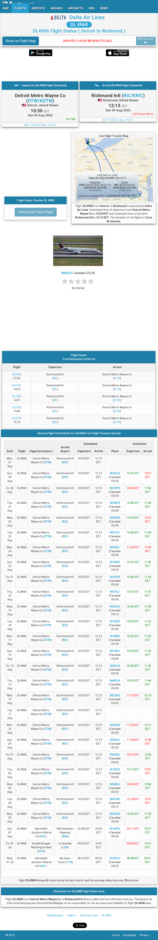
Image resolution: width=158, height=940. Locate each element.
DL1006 (16, 396)
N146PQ (115, 828)
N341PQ (115, 576)
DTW (117, 378)
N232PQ (115, 695)
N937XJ (115, 591)
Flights (72, 915)
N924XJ (115, 754)
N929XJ (115, 547)
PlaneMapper (55, 915)
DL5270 (16, 418)
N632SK (115, 799)
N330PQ (115, 813)
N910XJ (115, 650)
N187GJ (115, 858)
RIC (55, 378)
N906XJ (115, 784)
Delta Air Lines (87, 17)
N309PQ (115, 502)
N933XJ (115, 739)
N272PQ (115, 488)
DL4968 (106, 915)
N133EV (115, 621)
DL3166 (16, 385)
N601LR (115, 665)
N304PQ (115, 725)
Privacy (146, 935)
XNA (65, 836)
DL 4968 (79, 24)
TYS (69, 862)
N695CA (115, 680)
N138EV (115, 636)
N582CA (67, 273)
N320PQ (115, 517)
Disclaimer (131, 935)
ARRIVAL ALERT (146, 39)
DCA (41, 851)
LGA (65, 847)
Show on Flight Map (21, 41)
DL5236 (16, 407)
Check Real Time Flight (35, 212)
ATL (43, 836)
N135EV (115, 562)
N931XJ (115, 532)
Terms (117, 935)
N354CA (115, 606)
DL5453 (16, 374)
